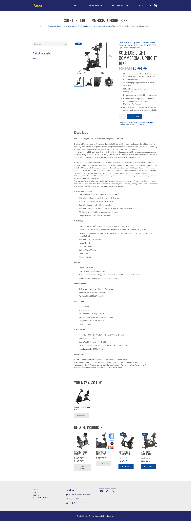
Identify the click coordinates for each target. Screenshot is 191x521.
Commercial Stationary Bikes (105, 26)
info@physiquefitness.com (78, 503)
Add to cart (134, 116)
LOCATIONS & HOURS (40, 498)
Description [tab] (82, 132)
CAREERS (35, 495)
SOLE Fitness (139, 125)
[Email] (101, 491)
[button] (150, 6)
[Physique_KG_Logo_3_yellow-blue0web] (37, 6)
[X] (113, 491)
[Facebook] (107, 491)
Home (42, 26)
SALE (34, 58)
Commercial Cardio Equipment (80, 26)
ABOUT (35, 490)
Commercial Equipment (56, 26)
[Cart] (155, 5)
